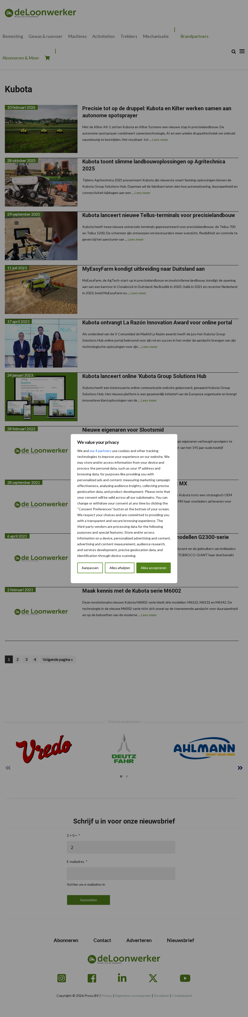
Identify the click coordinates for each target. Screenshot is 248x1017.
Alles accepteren (153, 568)
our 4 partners (100, 451)
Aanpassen (90, 568)
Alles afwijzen (119, 568)
